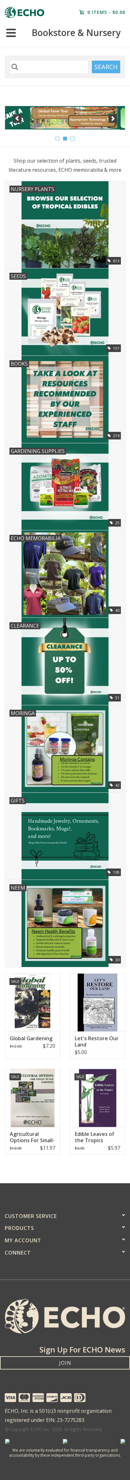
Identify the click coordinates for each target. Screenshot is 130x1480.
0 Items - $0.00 (105, 12)
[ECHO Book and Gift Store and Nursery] (24, 12)
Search (106, 67)
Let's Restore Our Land (97, 1041)
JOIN (65, 1362)
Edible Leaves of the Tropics (94, 1137)
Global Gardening (31, 1038)
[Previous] (17, 118)
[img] (14, 67)
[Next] (113, 118)
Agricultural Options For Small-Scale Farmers (32, 1137)
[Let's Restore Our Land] (97, 1002)
